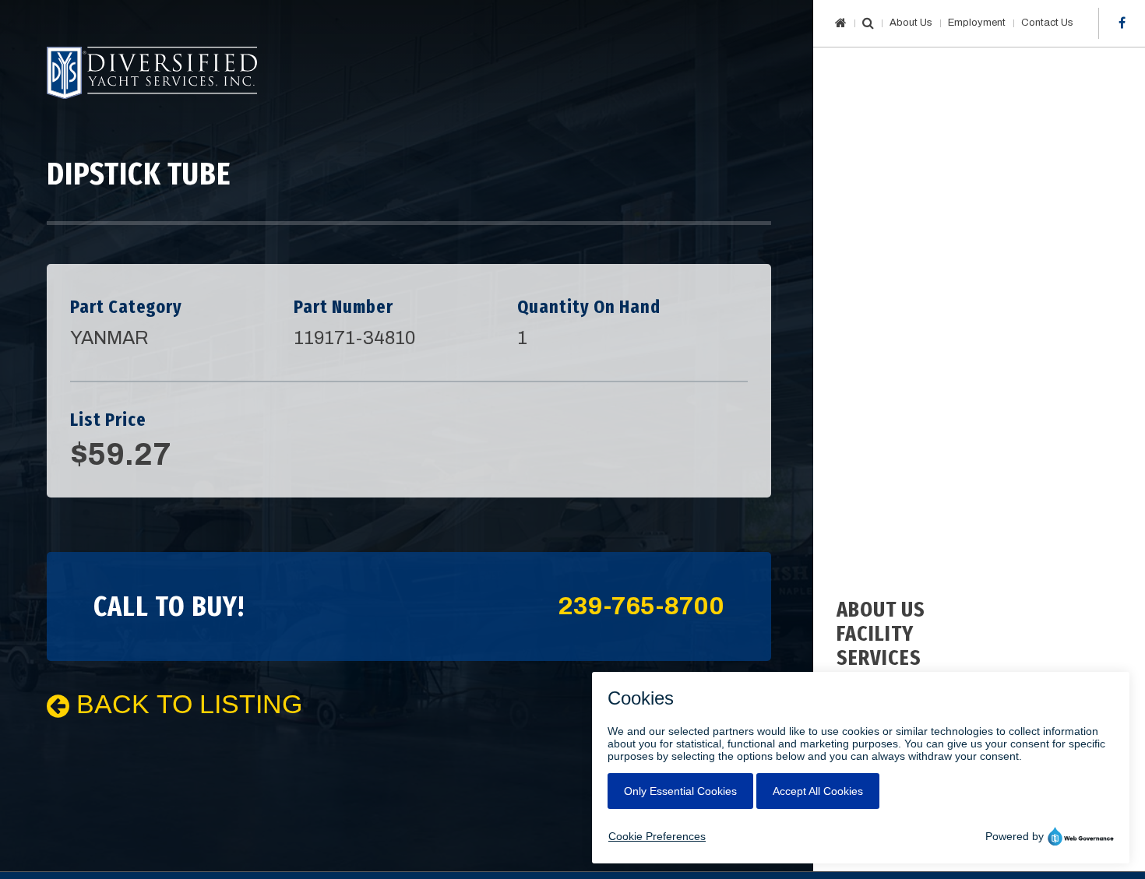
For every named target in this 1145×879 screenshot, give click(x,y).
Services (879, 657)
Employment (977, 22)
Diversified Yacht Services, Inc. (152, 73)
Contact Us (1047, 22)
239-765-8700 (641, 606)
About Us (911, 22)
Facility (875, 633)
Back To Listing (185, 704)
